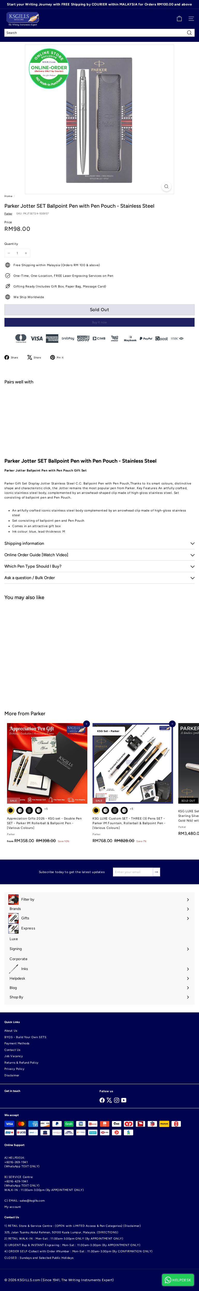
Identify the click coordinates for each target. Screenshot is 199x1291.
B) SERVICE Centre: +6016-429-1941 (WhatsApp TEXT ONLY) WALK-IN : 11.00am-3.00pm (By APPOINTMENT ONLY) (44, 1183)
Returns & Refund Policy (21, 1062)
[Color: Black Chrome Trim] (105, 810)
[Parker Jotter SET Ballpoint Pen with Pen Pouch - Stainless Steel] (99, 406)
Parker (38, 713)
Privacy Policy (14, 1069)
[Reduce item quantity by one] (8, 253)
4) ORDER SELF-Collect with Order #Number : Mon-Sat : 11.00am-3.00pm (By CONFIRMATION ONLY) (78, 1251)
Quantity (11, 244)
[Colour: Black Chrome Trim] (20, 810)
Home (8, 196)
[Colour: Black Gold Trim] (10, 810)
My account (12, 1207)
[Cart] (179, 18)
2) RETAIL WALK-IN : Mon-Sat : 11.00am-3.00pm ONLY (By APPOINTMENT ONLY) (63, 1238)
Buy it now (99, 322)
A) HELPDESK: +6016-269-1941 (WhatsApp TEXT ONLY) (22, 1162)
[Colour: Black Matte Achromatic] (29, 810)
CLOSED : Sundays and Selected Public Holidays (39, 1258)
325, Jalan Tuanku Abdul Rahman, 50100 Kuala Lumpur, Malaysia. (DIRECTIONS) (61, 1232)
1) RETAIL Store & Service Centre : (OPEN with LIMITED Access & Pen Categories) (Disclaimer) (72, 1226)
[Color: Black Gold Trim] (96, 810)
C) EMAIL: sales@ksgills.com (24, 1200)
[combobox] (99, 33)
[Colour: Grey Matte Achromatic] (38, 810)
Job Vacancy (13, 1056)
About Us (10, 1030)
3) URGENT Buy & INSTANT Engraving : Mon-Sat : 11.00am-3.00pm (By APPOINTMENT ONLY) (72, 1245)
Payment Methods (17, 1043)
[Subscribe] (156, 872)
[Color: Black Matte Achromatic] (114, 810)
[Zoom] (166, 186)
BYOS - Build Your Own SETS (25, 1037)
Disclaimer (11, 1075)
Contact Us (12, 1050)
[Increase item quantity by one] (26, 253)
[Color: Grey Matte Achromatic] (124, 810)
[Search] (189, 33)
